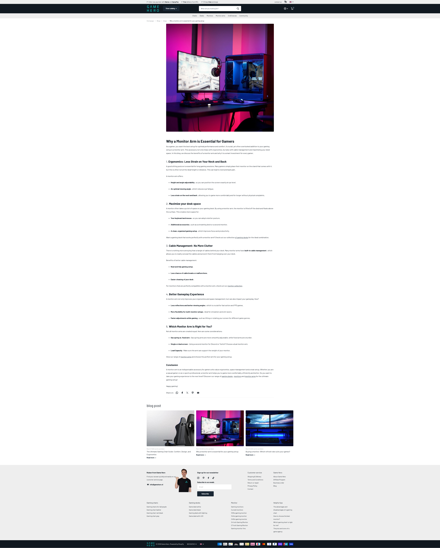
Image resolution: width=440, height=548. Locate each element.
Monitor (234, 503)
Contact (250, 489)
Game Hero (277, 472)
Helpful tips (278, 503)
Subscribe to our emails (205, 482)
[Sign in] (286, 8)
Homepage (150, 21)
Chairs (194, 16)
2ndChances (232, 16)
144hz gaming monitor (239, 516)
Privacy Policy (252, 486)
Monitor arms (220, 16)
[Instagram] (198, 478)
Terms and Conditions (255, 480)
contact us (278, 2)
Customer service (255, 472)
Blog (274, 486)
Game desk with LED (196, 516)
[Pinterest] (203, 478)
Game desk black (195, 510)
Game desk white (195, 507)
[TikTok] (213, 478)
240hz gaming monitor (239, 519)
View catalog (170, 8)
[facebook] (208, 478)
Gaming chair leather (154, 510)
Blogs (158, 21)
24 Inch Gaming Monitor (239, 522)
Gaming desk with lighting (198, 513)
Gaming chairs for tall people (156, 507)
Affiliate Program (279, 480)
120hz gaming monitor (239, 513)
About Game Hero (279, 477)
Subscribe (205, 494)
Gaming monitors (237, 507)
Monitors (210, 16)
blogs (165, 21)
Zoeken (238, 8)
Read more (151, 458)
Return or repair (253, 483)
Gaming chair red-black (155, 513)
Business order (278, 483)
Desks (202, 16)
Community (243, 16)
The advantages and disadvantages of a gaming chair (282, 510)
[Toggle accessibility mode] (285, 1)
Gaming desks (194, 503)
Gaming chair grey (153, 516)
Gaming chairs (152, 503)
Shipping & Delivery (254, 477)
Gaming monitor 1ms (238, 528)
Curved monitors (237, 510)
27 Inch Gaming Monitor (239, 525)
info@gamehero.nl (156, 485)
